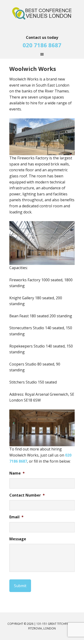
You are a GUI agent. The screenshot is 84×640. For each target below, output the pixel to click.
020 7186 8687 (42, 45)
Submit (20, 585)
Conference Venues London (42, 16)
